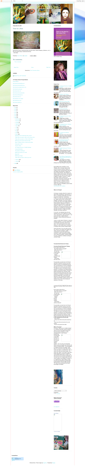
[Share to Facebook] (34, 55)
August (16, 125)
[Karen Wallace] (58, 430)
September (17, 124)
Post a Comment (18, 61)
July (16, 127)
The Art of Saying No (63, 108)
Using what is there (18, 144)
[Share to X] (33, 55)
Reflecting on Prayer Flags (64, 101)
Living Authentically (19, 149)
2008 (15, 163)
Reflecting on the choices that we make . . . (23, 140)
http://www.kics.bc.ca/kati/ (18, 98)
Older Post (48, 67)
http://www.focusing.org (17, 89)
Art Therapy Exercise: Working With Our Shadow (65, 125)
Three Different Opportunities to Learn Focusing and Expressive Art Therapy (65, 157)
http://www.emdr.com (17, 90)
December (17, 119)
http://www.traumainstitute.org (18, 85)
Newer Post (16, 67)
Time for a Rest (18, 145)
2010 (15, 115)
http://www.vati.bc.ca (17, 96)
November (17, 120)
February (17, 159)
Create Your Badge (57, 431)
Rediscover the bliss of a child (21, 152)
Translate (58, 393)
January (17, 161)
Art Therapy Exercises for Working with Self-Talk (64, 140)
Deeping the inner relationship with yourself (23, 135)
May (16, 130)
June (16, 129)
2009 (15, 117)
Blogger (53, 462)
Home (32, 67)
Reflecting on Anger (19, 155)
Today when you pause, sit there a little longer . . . (24, 139)
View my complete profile (18, 171)
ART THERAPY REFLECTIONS (36, 7)
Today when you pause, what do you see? (23, 157)
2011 (15, 114)
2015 (15, 107)
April (16, 132)
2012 (15, 112)
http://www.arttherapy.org (17, 94)
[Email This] (30, 55)
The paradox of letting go (20, 150)
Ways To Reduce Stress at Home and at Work (24, 142)
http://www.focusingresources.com (19, 87)
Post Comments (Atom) (34, 70)
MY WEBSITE (56, 406)
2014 (15, 109)
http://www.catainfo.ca (17, 102)
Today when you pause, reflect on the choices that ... (25, 137)
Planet (18, 458)
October (17, 122)
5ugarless (45, 462)
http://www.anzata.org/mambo (18, 92)
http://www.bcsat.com (17, 100)
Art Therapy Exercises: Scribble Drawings (23, 147)
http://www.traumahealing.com (19, 83)
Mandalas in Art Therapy (64, 94)
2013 (15, 110)
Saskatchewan (17, 459)
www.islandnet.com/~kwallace (59, 185)
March (16, 134)
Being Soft (17, 154)
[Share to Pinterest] (35, 55)
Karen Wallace (16, 81)
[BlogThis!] (32, 55)
